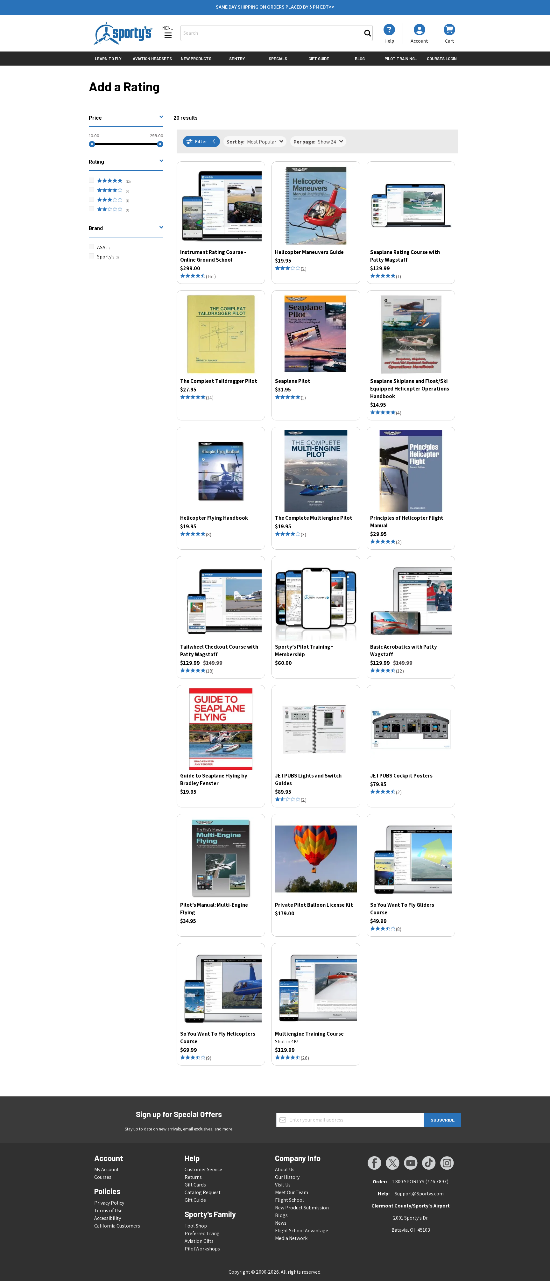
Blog (360, 58)
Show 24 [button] (314, 141)
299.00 (156, 135)
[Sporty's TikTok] (428, 1163)
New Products (196, 58)
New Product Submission (302, 1207)
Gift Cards (195, 1184)
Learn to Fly (108, 58)
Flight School (289, 1200)
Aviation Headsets (152, 58)
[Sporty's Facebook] (374, 1163)
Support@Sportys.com (419, 1193)
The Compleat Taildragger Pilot (218, 380)
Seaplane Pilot (292, 380)
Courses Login (442, 58)
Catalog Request (203, 1192)
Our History (287, 1177)
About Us (284, 1169)
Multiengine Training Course (309, 1033)
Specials (278, 58)
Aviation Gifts (199, 1241)
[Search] (368, 33)
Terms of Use (108, 1210)
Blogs (281, 1215)
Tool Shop (196, 1225)
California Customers (117, 1225)
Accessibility (107, 1218)
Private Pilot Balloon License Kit (314, 904)
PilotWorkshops (202, 1248)
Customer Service (203, 1169)
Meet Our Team (291, 1192)
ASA (103, 247)
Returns (193, 1177)
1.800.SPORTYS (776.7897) (420, 1181)
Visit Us (283, 1184)
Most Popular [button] (251, 141)
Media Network (291, 1238)
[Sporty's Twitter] (392, 1163)
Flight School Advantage (301, 1230)
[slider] (92, 144)
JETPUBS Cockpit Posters (401, 775)
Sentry (237, 58)
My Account (106, 1169)
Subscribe (443, 1120)
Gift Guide (318, 58)
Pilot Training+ (400, 58)
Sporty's (108, 256)
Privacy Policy (109, 1203)
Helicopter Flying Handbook (214, 517)
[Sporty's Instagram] (447, 1163)
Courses (102, 1177)
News (280, 1223)
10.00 (94, 135)
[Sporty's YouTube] (410, 1163)
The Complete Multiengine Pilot (313, 517)
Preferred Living (202, 1233)
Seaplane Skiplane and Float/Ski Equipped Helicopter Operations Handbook (409, 388)
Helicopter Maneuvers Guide (309, 252)
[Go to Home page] (123, 33)
